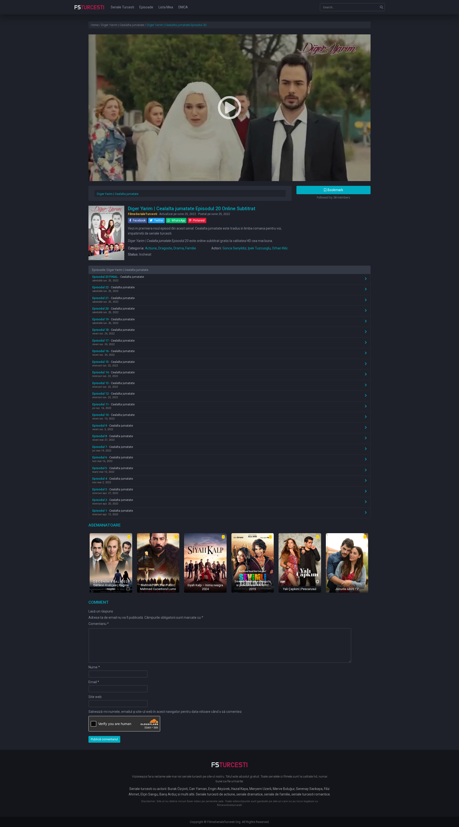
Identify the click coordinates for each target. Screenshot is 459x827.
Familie (190, 248)
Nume (94, 667)
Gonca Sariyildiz (234, 248)
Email (93, 682)
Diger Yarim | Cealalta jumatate (117, 194)
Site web (95, 697)
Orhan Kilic (280, 248)
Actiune (151, 248)
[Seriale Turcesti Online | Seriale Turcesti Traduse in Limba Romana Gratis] (89, 10)
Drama (179, 248)
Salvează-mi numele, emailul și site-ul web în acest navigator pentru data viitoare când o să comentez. (165, 712)
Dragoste (165, 248)
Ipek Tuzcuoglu (259, 248)
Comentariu (98, 624)
